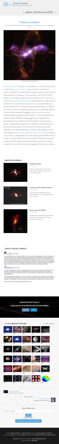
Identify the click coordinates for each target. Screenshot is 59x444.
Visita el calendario (49, 323)
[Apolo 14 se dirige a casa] (45, 329)
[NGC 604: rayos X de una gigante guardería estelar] (17, 359)
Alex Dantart (35, 440)
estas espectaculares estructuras (33, 132)
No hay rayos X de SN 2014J (37, 210)
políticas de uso (25, 435)
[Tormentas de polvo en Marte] (8, 359)
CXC (12, 25)
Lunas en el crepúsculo (14, 391)
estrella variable (11, 86)
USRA (53, 435)
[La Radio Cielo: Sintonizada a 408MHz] (8, 368)
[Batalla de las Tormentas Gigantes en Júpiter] (36, 368)
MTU (43, 435)
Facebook (25, 310)
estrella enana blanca (22, 100)
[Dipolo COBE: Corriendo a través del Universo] (45, 378)
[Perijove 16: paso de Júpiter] (17, 339)
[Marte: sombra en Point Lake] (26, 349)
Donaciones (15, 438)
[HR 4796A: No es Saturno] (17, 378)
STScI (35, 25)
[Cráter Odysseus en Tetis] (36, 339)
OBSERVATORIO (18, 3)
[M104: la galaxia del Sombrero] (8, 349)
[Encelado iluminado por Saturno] (26, 329)
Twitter (34, 310)
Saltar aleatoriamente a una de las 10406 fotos (28, 421)
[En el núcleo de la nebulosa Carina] (17, 329)
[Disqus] (29, 269)
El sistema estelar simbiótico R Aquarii (40, 187)
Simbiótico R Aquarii (35, 164)
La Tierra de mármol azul (44, 398)
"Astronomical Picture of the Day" (44, 433)
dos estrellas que (21, 89)
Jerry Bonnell (49, 435)
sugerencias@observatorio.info (39, 438)
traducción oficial (26, 433)
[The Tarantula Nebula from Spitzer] (17, 368)
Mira (35, 115)
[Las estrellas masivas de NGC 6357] (45, 339)
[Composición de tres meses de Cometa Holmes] (26, 359)
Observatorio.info (16, 433)
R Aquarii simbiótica (30, 22)
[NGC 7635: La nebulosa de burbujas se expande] (26, 339)
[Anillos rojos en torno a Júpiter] (36, 378)
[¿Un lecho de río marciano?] (26, 378)
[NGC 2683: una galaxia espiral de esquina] (17, 349)
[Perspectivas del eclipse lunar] (8, 339)
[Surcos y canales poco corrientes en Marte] (26, 368)
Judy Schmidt (46, 25)
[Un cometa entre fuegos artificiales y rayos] (36, 359)
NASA (9, 25)
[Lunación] (36, 349)
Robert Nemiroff (38, 435)
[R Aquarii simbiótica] (36, 329)
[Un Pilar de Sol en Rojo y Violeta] (45, 359)
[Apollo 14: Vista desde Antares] (45, 349)
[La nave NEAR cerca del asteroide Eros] (8, 378)
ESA (33, 25)
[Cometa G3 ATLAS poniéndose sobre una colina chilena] (8, 329)
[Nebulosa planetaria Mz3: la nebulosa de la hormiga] (45, 368)
